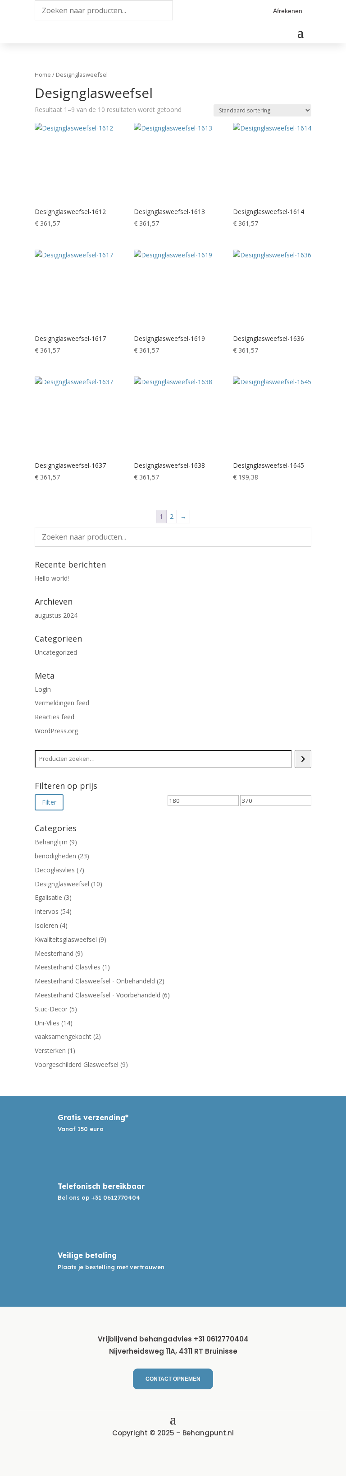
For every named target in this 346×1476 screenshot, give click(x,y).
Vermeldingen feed (62, 702)
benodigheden (55, 856)
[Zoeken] (303, 759)
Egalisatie (48, 897)
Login (43, 689)
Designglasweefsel (62, 884)
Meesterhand (54, 953)
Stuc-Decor (51, 1009)
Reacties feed (54, 716)
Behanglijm (51, 842)
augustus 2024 (56, 615)
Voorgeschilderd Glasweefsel (76, 1064)
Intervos (47, 911)
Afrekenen (287, 10)
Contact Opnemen (173, 1379)
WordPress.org (56, 730)
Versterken (50, 1050)
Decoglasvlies (55, 870)
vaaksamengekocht (63, 1036)
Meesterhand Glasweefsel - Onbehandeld (95, 981)
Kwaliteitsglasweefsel (66, 939)
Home (43, 74)
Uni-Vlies (47, 1023)
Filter (49, 802)
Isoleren (46, 925)
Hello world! (52, 578)
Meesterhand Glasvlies (67, 967)
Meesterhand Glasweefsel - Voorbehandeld (97, 995)
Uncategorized (56, 652)
